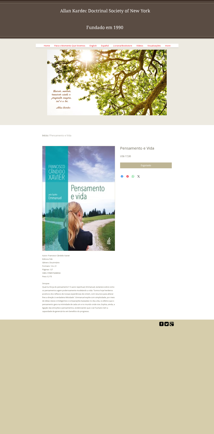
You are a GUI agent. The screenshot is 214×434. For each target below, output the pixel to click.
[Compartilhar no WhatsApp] (133, 176)
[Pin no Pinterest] (127, 176)
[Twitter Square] (166, 324)
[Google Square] (171, 324)
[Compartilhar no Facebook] (122, 176)
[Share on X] (138, 176)
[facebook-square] (161, 324)
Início (45, 135)
